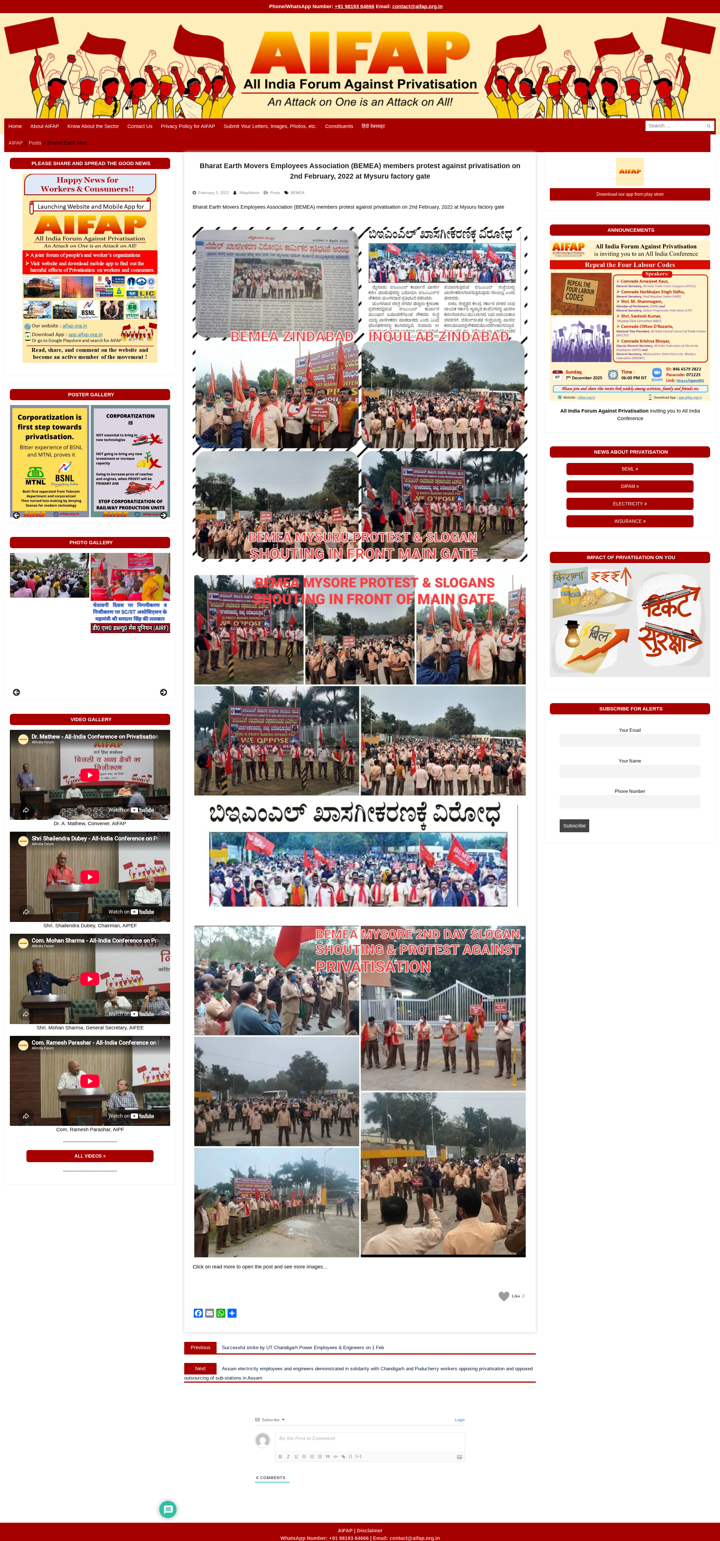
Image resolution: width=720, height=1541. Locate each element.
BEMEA (297, 192)
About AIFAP (44, 126)
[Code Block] (335, 1456)
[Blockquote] (328, 1456)
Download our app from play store (630, 194)
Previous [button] (17, 516)
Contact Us (139, 126)
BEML (628, 469)
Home (15, 126)
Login (459, 1420)
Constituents (339, 126)
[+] (359, 1456)
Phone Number (630, 791)
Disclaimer (369, 1530)
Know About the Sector (93, 126)
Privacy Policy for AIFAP (188, 126)
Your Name (630, 760)
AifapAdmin (249, 192)
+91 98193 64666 (354, 6)
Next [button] (163, 516)
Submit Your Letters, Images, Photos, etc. (270, 126)
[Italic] (288, 1456)
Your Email (630, 730)
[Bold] (280, 1456)
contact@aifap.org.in (417, 6)
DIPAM (628, 486)
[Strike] (304, 1456)
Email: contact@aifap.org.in (406, 1538)
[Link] (343, 1456)
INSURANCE (628, 521)
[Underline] (296, 1456)
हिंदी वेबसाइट (373, 126)
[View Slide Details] (49, 445)
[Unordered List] (320, 1456)
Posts (275, 192)
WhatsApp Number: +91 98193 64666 (324, 1538)
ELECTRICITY (628, 503)
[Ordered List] (312, 1456)
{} (351, 1456)
